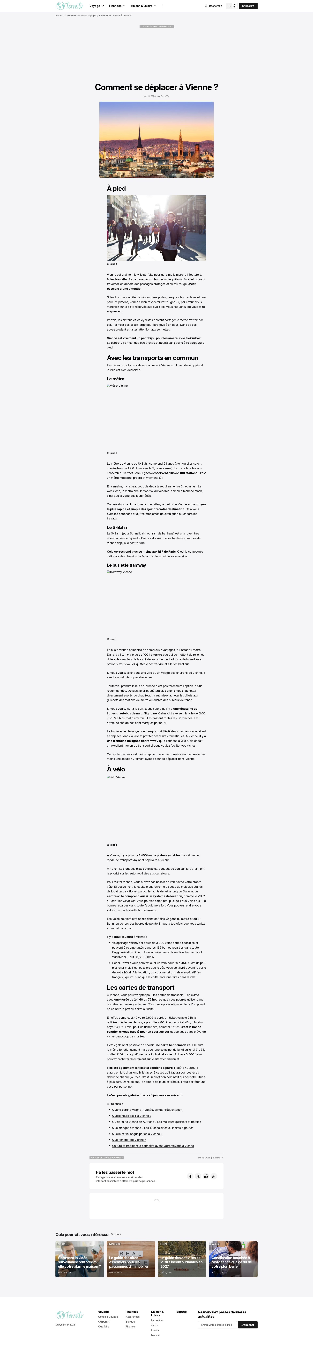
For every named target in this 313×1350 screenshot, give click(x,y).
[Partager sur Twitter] (198, 1176)
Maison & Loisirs (141, 6)
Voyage (94, 6)
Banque (130, 1321)
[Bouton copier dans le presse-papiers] (213, 1176)
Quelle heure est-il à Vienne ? (131, 1115)
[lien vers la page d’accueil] (69, 6)
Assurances (133, 1316)
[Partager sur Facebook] (190, 1176)
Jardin (154, 1325)
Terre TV (165, 96)
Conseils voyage (108, 1316)
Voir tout (116, 1234)
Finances (115, 6)
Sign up (181, 1311)
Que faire (103, 1326)
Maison (155, 1335)
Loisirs (155, 1330)
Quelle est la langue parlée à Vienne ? (137, 1134)
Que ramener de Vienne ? (129, 1139)
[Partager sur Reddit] (206, 1176)
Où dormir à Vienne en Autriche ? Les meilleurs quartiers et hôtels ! (156, 1122)
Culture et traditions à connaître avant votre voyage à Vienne (153, 1146)
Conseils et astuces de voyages (81, 15)
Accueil (58, 15)
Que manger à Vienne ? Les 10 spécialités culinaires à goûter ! (153, 1128)
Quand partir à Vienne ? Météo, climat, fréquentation (147, 1109)
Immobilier (157, 1320)
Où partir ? (104, 1321)
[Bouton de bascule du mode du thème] (232, 6)
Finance (130, 1326)
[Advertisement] (156, 55)
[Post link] (79, 1259)
